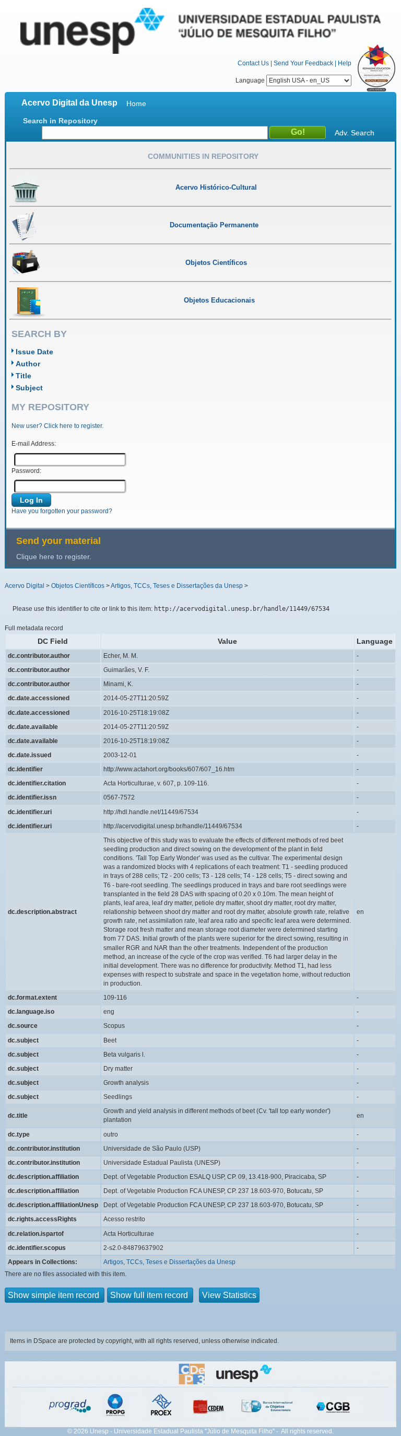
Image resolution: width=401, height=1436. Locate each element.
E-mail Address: (33, 443)
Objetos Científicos (77, 585)
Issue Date (34, 352)
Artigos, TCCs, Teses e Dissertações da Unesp (177, 585)
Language (250, 80)
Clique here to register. (53, 556)
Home (136, 103)
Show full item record (150, 1295)
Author (28, 364)
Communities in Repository (203, 156)
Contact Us (253, 63)
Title (23, 376)
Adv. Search (354, 133)
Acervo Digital (24, 585)
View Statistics (229, 1295)
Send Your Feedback (303, 63)
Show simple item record (54, 1295)
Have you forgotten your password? (61, 511)
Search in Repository (60, 121)
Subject (29, 388)
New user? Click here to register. (57, 426)
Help (344, 63)
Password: (26, 470)
